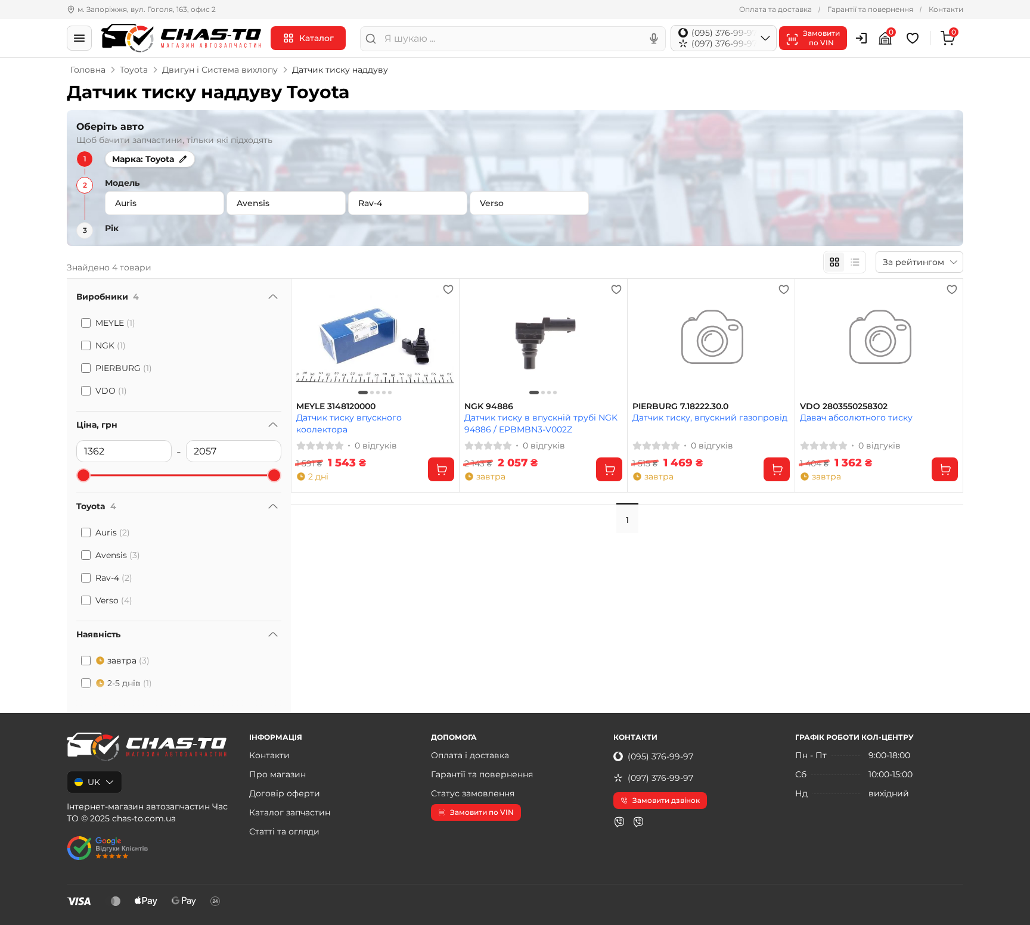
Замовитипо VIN (821, 38)
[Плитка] (834, 262)
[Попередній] (308, 340)
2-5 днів (129, 683)
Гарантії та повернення (870, 9)
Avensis (117, 555)
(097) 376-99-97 (660, 778)
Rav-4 (113, 577)
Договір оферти (284, 793)
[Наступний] (442, 340)
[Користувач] (861, 38)
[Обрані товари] (914, 38)
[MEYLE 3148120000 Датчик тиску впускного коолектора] (375, 340)
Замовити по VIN (482, 812)
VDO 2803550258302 (844, 406)
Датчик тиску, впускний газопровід (709, 417)
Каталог (316, 38)
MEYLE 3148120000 (336, 406)
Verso (113, 600)
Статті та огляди (284, 831)
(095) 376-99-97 (660, 756)
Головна (88, 69)
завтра (128, 660)
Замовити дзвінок (666, 800)
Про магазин (277, 774)
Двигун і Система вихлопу (220, 69)
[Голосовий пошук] (654, 38)
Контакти (946, 9)
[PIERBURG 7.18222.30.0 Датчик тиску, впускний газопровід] (711, 340)
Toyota (134, 69)
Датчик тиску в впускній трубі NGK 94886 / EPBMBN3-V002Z (541, 423)
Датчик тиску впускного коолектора (349, 423)
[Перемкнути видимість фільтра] (273, 296)
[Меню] (79, 38)
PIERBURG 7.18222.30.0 (680, 406)
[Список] (854, 262)
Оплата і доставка (470, 755)
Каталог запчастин (289, 812)
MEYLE (115, 322)
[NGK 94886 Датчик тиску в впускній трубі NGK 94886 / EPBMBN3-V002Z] (543, 340)
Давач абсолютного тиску (856, 417)
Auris (112, 532)
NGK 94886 (488, 406)
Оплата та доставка (775, 9)
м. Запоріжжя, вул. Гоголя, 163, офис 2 (146, 9)
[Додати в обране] (448, 289)
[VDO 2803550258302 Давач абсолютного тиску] (879, 340)
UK (94, 782)
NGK (110, 345)
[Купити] (441, 469)
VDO (111, 390)
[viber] (619, 822)
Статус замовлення (472, 793)
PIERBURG (123, 368)
